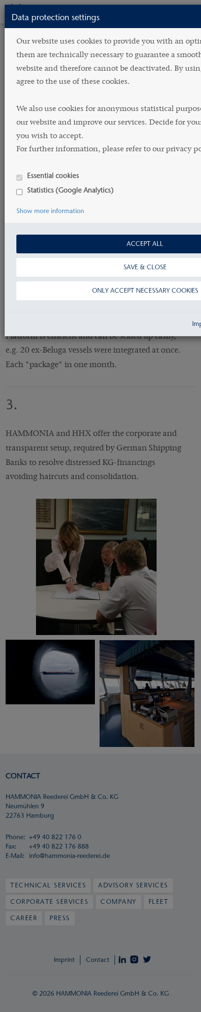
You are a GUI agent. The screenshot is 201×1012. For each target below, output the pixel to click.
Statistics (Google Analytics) (70, 189)
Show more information (50, 211)
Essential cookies (53, 175)
